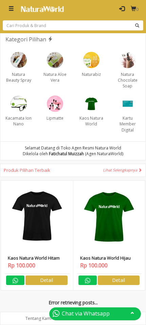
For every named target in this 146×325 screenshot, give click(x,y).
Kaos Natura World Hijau (105, 258)
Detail (46, 280)
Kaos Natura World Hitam (34, 258)
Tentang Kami (38, 318)
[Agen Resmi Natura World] (42, 9)
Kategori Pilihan (26, 39)
